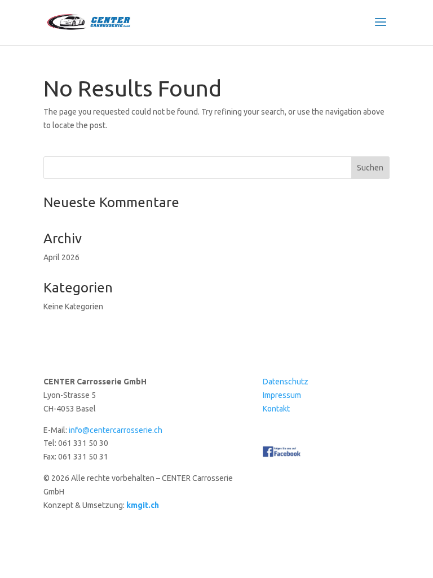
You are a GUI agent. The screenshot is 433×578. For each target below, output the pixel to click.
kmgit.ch (142, 505)
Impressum (282, 395)
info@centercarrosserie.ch (115, 430)
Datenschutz (285, 381)
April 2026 (61, 257)
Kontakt (276, 408)
